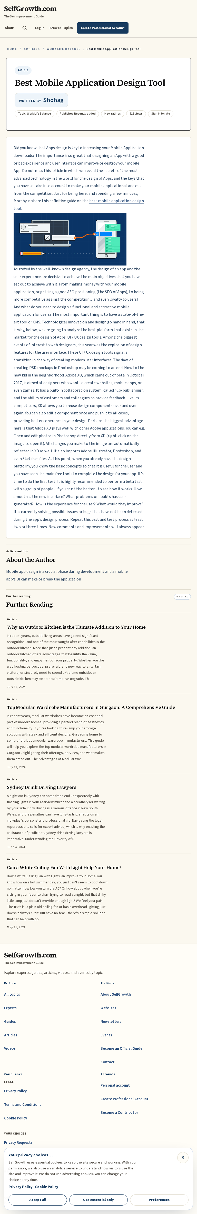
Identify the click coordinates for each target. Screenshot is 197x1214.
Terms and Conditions (22, 1104)
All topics (12, 994)
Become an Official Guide (121, 1048)
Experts (10, 1008)
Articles (32, 49)
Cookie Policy (15, 1118)
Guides (10, 1021)
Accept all (37, 1199)
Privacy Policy (15, 1091)
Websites (108, 1008)
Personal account (115, 1085)
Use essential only (98, 1199)
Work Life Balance (64, 49)
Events (106, 1035)
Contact (108, 1062)
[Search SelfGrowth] (24, 28)
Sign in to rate (160, 113)
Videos (10, 1048)
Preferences (159, 1199)
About (10, 27)
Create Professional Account (125, 1099)
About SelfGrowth (116, 994)
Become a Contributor (119, 1112)
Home (12, 49)
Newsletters (111, 1021)
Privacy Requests (18, 1142)
